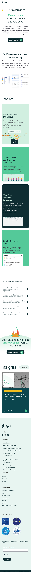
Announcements (10, 391)
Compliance (17, 391)
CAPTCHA (5, 554)
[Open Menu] (28, 3)
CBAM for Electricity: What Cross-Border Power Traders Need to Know (15, 396)
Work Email (8, 547)
